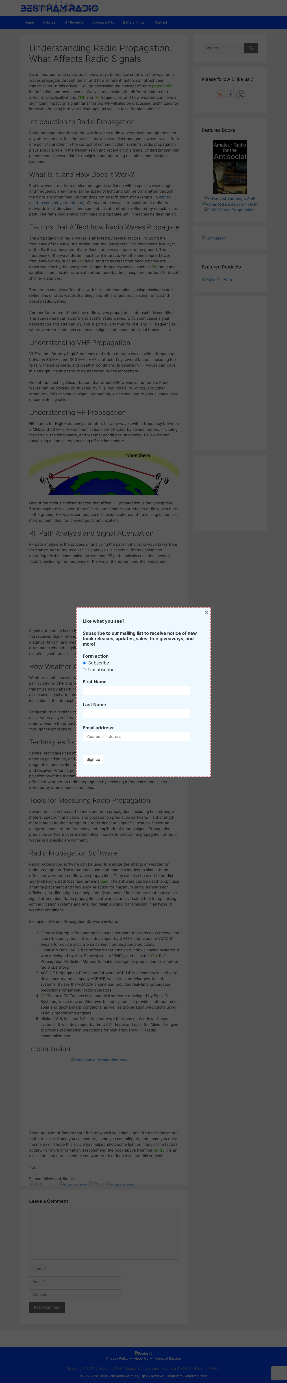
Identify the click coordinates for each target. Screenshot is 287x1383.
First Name (95, 681)
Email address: (99, 727)
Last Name (94, 704)
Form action (96, 656)
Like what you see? (103, 621)
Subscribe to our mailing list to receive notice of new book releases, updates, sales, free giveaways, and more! (140, 639)
